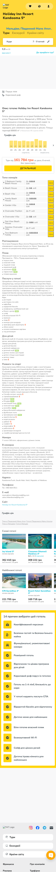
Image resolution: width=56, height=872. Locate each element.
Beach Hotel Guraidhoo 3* (39, 592)
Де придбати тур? (45, 52)
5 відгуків (39, 556)
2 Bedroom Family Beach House (13, 182)
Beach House (11, 188)
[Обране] (30, 6)
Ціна (51, 183)
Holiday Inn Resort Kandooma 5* (14, 505)
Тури (6, 33)
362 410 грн (9, 560)
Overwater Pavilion (13, 211)
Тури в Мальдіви (8, 524)
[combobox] (39, 6)
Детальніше (28, 168)
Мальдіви (12, 28)
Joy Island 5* (8, 551)
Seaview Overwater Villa (14, 228)
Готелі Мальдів (22, 524)
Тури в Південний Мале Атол (14, 521)
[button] (39, 6)
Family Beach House (11, 199)
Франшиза (8, 864)
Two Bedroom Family (11, 234)
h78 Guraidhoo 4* (10, 591)
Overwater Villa (12, 216)
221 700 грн (9, 599)
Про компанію (37, 864)
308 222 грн (35, 560)
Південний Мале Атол (36, 28)
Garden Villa (10, 205)
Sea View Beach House (12, 222)
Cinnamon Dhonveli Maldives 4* (37, 552)
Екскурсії (14, 845)
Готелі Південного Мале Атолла (39, 521)
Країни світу (35, 33)
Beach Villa (10, 193)
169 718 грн (35, 599)
